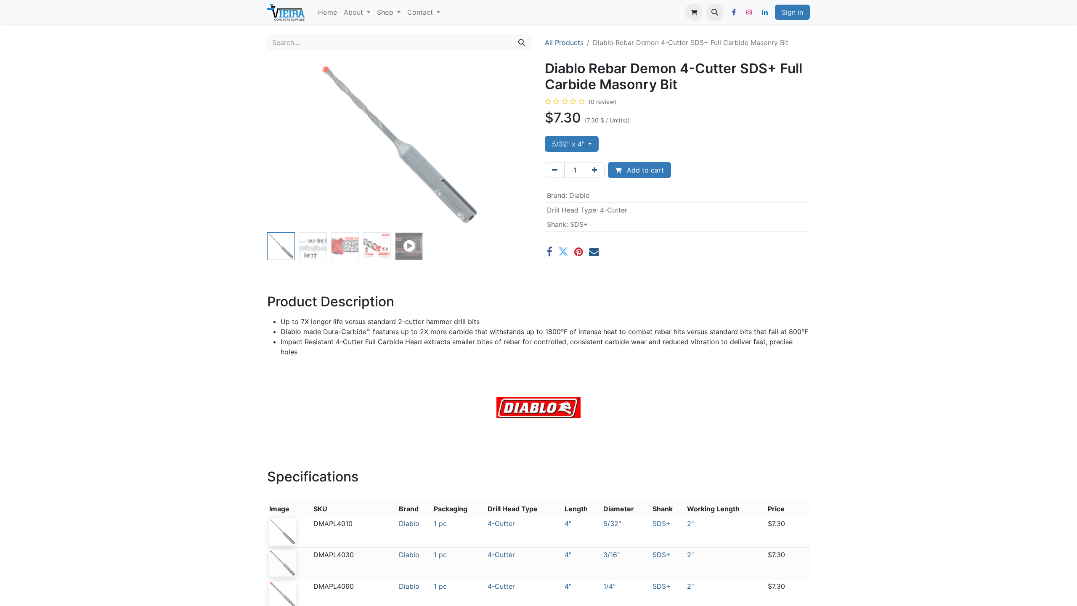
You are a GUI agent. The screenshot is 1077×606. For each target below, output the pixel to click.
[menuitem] (327, 12)
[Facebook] (733, 12)
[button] (715, 12)
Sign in (792, 12)
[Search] (521, 42)
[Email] (594, 252)
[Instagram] (749, 12)
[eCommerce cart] (694, 12)
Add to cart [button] (644, 170)
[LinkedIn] (765, 12)
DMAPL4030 (333, 554)
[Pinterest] (578, 252)
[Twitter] (563, 252)
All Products (564, 42)
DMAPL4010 (333, 523)
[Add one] (595, 170)
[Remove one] (555, 170)
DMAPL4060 (333, 586)
